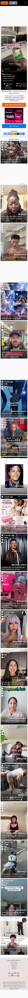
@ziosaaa (22, 214)
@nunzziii (22, 795)
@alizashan (22, 601)
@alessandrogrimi (19, 411)
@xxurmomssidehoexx (17, 833)
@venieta (22, 316)
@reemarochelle (20, 641)
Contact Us (14, 965)
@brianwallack (20, 255)
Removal (14, 967)
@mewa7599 (21, 447)
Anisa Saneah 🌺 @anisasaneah (14, 76)
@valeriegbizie (20, 526)
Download (14, 126)
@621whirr (22, 872)
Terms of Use (14, 964)
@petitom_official (19, 565)
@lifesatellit (21, 759)
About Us (14, 968)
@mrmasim (22, 680)
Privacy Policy (14, 962)
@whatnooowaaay (19, 350)
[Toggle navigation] (25, 2)
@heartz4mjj (21, 486)
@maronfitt (22, 946)
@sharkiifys (21, 157)
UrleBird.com (17, 960)
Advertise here (22, 184)
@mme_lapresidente (18, 910)
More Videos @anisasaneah (14, 105)
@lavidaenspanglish (18, 718)
